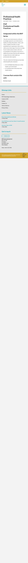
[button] (3, 1)
